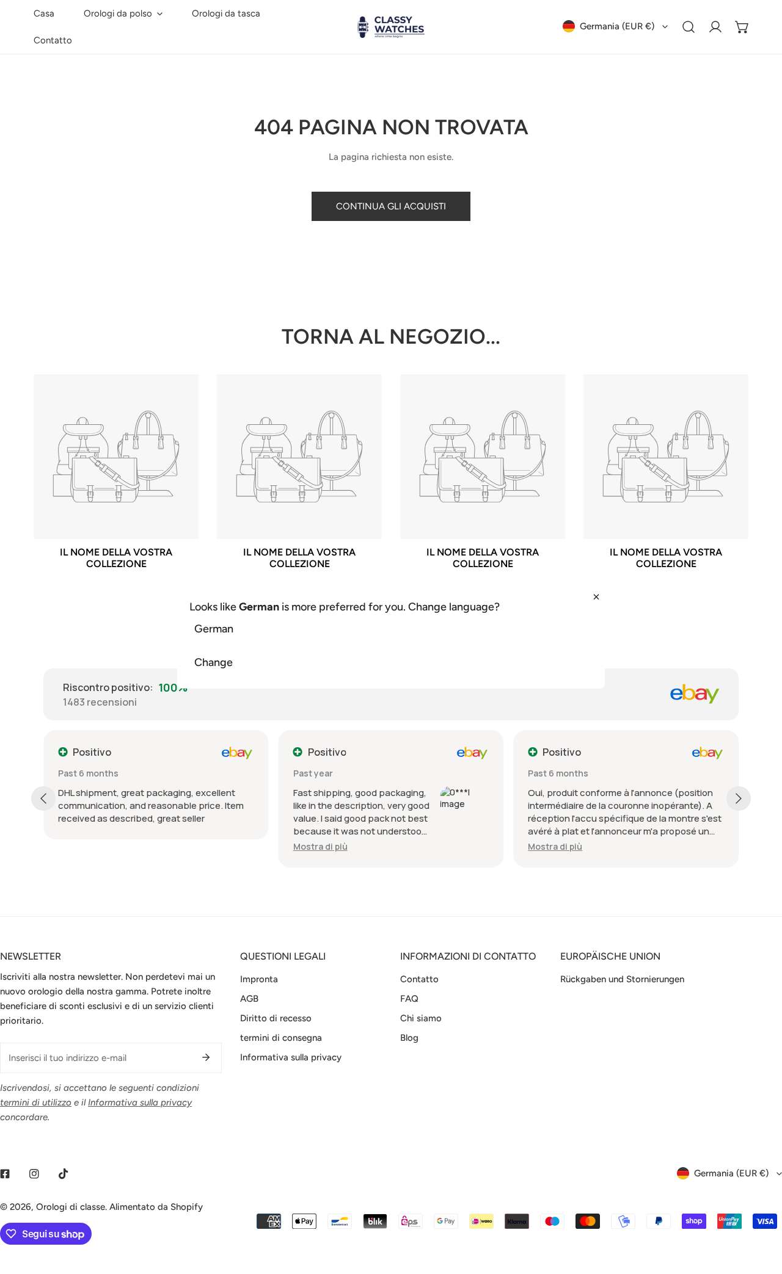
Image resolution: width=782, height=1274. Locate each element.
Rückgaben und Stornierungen (622, 979)
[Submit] (206, 1057)
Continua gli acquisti (391, 206)
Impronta (259, 979)
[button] (123, 13)
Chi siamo (421, 1018)
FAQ (409, 998)
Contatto (419, 979)
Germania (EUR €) (617, 26)
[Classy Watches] (391, 27)
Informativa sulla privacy (291, 1057)
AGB (249, 998)
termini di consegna (281, 1037)
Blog (409, 1037)
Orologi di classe (70, 1206)
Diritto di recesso (276, 1018)
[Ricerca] (688, 26)
